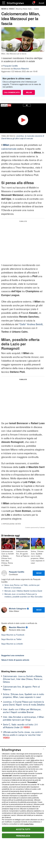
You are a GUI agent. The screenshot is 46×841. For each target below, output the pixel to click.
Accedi (41, 3)
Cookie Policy (28, 824)
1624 (32, 760)
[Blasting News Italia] (15, 3)
